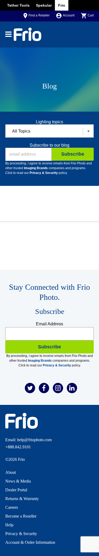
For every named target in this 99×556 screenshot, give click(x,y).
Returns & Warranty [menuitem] (22, 498)
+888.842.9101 (18, 447)
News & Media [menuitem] (18, 481)
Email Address (49, 324)
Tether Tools (18, 5)
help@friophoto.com (34, 439)
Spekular (44, 5)
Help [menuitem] (9, 525)
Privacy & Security (44, 173)
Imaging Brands (36, 168)
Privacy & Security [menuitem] (21, 533)
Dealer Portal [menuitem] (16, 490)
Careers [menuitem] (11, 507)
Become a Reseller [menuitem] (20, 516)
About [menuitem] (10, 472)
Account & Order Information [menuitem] (30, 542)
